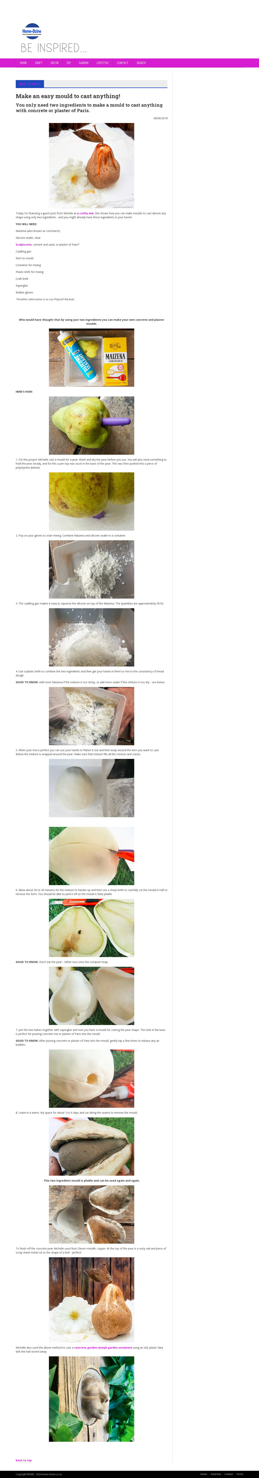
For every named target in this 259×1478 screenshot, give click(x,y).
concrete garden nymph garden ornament (103, 1347)
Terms (239, 1474)
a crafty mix (85, 213)
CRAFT (38, 63)
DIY (69, 63)
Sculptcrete (24, 244)
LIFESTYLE (103, 63)
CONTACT (122, 63)
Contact (228, 1474)
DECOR (55, 63)
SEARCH (141, 63)
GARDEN (83, 63)
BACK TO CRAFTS (30, 84)
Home (23, 63)
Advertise (216, 1474)
